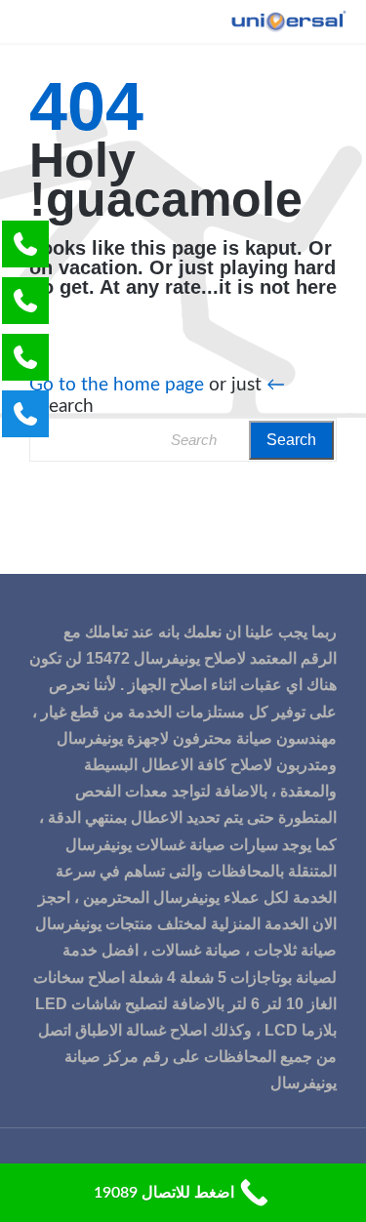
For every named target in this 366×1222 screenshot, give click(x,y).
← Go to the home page (157, 385)
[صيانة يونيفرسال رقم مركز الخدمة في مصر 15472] (287, 21)
